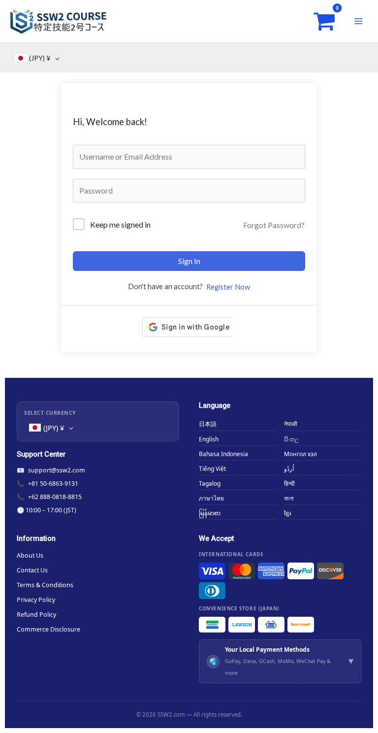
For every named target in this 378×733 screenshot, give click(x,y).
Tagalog (209, 483)
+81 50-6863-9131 (53, 483)
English (209, 439)
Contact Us (32, 570)
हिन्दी (289, 483)
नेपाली (290, 424)
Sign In (189, 261)
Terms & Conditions (45, 585)
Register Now (228, 287)
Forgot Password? (274, 225)
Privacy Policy (36, 600)
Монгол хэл (300, 454)
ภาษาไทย (211, 498)
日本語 (208, 424)
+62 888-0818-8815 (55, 497)
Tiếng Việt (212, 469)
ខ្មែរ (287, 513)
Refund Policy (36, 614)
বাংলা (288, 498)
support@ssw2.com (56, 470)
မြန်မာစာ (209, 513)
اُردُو (289, 469)
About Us (30, 555)
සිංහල (291, 439)
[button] (280, 661)
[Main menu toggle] (358, 21)
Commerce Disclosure (48, 629)
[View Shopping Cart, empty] (324, 21)
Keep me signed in (120, 224)
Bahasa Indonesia (223, 454)
